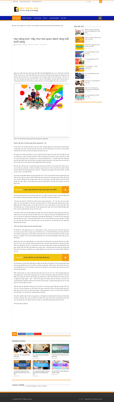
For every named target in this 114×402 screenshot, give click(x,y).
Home (14, 25)
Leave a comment (34, 44)
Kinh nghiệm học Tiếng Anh (24, 25)
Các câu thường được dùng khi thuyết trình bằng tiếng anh (41, 372)
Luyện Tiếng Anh (26, 18)
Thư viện (63, 18)
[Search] (100, 1)
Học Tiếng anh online (96, 399)
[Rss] (86, 2)
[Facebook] (88, 2)
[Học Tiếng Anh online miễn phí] (25, 9)
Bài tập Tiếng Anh (36, 1)
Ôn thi (44, 18)
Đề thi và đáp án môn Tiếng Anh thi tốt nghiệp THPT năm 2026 (92, 31)
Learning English (54, 18)
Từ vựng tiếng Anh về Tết (91, 59)
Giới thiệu (15, 1)
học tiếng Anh (47, 73)
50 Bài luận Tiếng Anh (25, 1)
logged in (34, 386)
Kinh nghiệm (16, 18)
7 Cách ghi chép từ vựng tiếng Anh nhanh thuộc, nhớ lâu (22, 372)
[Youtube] (90, 2)
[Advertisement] (41, 31)
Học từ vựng (37, 18)
